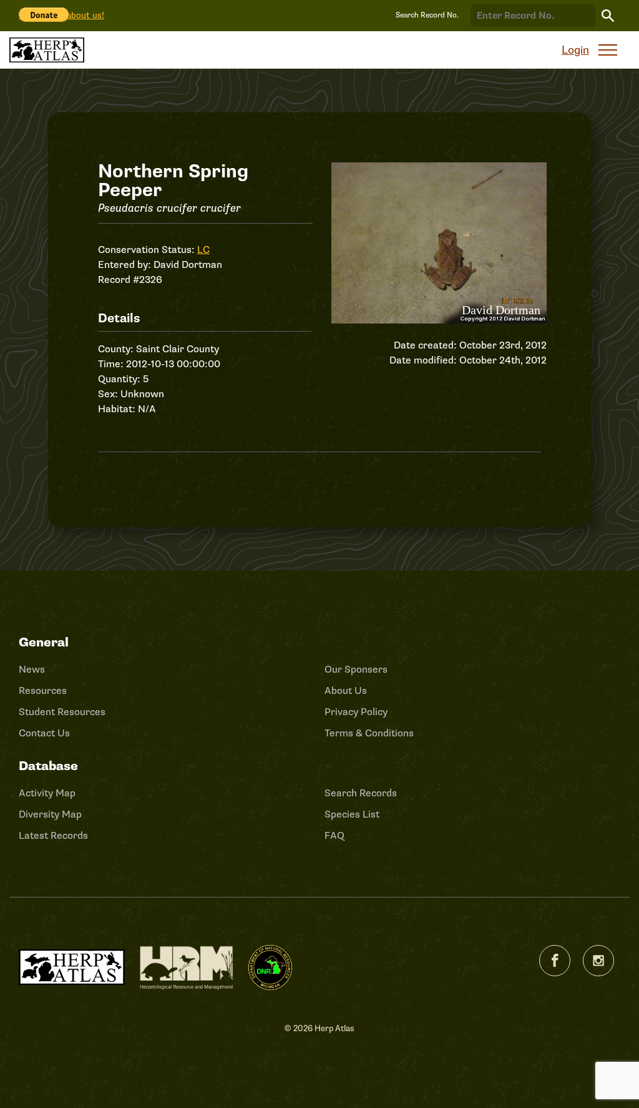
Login (575, 50)
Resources (43, 691)
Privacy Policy (356, 712)
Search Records (360, 793)
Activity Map (47, 793)
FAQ (334, 835)
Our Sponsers (356, 669)
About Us (345, 691)
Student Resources (62, 712)
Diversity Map (50, 814)
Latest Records (53, 835)
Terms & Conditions (369, 733)
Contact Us (44, 733)
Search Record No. (427, 15)
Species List (351, 814)
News (32, 669)
